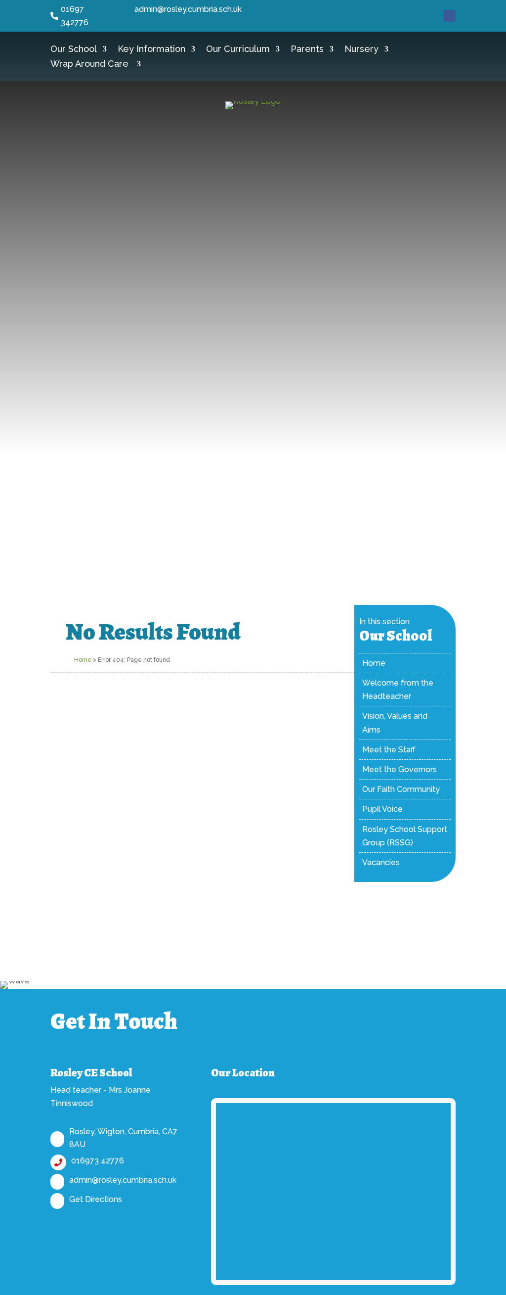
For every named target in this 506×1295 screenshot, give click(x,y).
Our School (73, 50)
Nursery (361, 50)
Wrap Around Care (90, 64)
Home (82, 659)
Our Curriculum (238, 50)
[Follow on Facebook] (450, 16)
